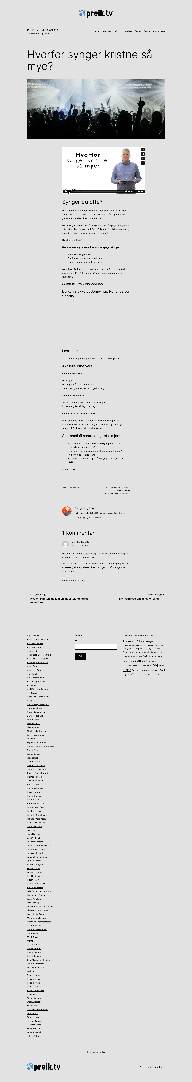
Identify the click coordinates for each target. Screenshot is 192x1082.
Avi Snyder (32, 693)
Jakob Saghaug (34, 826)
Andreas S (32, 651)
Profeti (127, 670)
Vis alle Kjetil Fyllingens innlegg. (88, 518)
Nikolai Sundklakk (35, 952)
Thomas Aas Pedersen (37, 1009)
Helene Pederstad (35, 803)
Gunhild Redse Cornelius (38, 773)
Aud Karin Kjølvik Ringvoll (39, 689)
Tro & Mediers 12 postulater (144, 675)
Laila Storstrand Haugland (39, 891)
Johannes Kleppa (35, 842)
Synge (127, 493)
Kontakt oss (159, 31)
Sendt (157, 670)
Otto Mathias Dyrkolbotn (39, 960)
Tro (134, 674)
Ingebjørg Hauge (35, 811)
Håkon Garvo (33, 784)
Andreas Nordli (34, 647)
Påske (135, 670)
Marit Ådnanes (34, 925)
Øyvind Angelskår (35, 964)
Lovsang (114, 493)
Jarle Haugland (34, 834)
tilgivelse (127, 674)
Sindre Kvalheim (34, 998)
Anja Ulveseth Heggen (37, 658)
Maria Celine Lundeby (37, 918)
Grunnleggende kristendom (135, 656)
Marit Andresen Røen (37, 929)
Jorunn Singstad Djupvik (38, 857)
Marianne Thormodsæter (39, 922)
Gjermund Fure (34, 761)
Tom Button (32, 1013)
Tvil (154, 674)
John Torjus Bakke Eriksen (39, 845)
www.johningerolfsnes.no (90, 284)
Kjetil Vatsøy (33, 880)
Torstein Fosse (34, 1025)
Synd (162, 670)
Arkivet (128, 31)
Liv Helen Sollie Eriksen (38, 910)
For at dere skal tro (132, 652)
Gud (145, 655)
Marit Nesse (32, 933)
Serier (138, 31)
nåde (163, 666)
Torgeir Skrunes (34, 1021)
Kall (149, 661)
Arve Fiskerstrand (35, 678)
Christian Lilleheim (35, 708)
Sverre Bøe (32, 1005)
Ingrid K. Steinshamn (37, 815)
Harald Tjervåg (34, 796)
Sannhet (152, 670)
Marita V (31, 941)
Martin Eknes (33, 944)
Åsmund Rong (33, 685)
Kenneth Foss (33, 868)
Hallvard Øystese (35, 788)
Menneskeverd (147, 666)
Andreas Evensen (35, 643)
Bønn (136, 645)
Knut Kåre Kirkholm (36, 883)
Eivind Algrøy (33, 719)
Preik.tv (127, 490)
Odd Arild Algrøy (35, 956)
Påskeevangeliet (143, 670)
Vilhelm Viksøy (34, 1036)
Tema (147, 31)
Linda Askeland (34, 899)
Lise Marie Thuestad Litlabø (40, 906)
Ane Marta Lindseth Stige (39, 655)
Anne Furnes (33, 666)
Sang (121, 493)
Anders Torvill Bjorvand (38, 639)
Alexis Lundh (33, 636)
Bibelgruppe (128, 645)
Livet (134, 666)
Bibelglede (150, 641)
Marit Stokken (33, 937)
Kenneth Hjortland (35, 872)
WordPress (159, 1067)
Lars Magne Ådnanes (37, 895)
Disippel (138, 648)
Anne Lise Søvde (35, 670)
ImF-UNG (94, 513)
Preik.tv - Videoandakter (45, 30)
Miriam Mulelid (34, 948)
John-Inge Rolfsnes (36, 849)
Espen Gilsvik (33, 750)
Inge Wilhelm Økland (36, 807)
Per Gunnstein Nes (36, 967)
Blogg (30, 700)
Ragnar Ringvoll (34, 975)
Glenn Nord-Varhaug (36, 769)
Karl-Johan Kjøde (35, 864)
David (141, 645)
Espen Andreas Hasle (37, 742)
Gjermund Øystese (36, 765)
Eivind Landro (33, 723)
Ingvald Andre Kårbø (36, 819)
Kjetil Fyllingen (34, 876)
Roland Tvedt (33, 983)
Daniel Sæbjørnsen (36, 712)
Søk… (77, 640)
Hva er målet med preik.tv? (107, 31)
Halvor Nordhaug (35, 792)
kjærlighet (127, 665)
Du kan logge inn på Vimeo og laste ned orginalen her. (96, 358)
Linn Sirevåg (33, 903)
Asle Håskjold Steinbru (37, 681)
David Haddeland (35, 716)
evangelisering (147, 649)
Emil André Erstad (35, 735)
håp (131, 661)
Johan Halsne (33, 838)
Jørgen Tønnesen (35, 861)
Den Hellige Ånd (150, 645)
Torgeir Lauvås (34, 1017)
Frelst (156, 652)
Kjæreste (153, 661)
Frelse (151, 652)
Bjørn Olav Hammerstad (38, 697)
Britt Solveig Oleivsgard (38, 704)
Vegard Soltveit (34, 1032)
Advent (127, 641)
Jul (147, 661)
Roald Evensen (34, 979)
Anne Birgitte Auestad (37, 662)
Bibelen (141, 641)
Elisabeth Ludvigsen (36, 731)
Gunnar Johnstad (35, 780)
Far (152, 649)
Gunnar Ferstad (34, 777)
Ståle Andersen (34, 1002)
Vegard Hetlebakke (36, 1028)
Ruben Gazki (33, 986)
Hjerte (150, 656)
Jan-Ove (31, 830)
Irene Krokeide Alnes (36, 822)
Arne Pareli (32, 674)
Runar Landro (33, 994)
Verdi (157, 675)
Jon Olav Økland (35, 853)
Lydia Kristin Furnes (36, 914)
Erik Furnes (32, 739)
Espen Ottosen (34, 754)
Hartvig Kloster (34, 800)
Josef (143, 661)
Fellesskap (157, 649)
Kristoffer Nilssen (35, 887)
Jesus (137, 660)
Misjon (157, 665)
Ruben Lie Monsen (35, 990)
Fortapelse (145, 652)
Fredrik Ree (32, 758)
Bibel (134, 641)
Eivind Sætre (33, 727)
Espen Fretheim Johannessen (41, 746)
